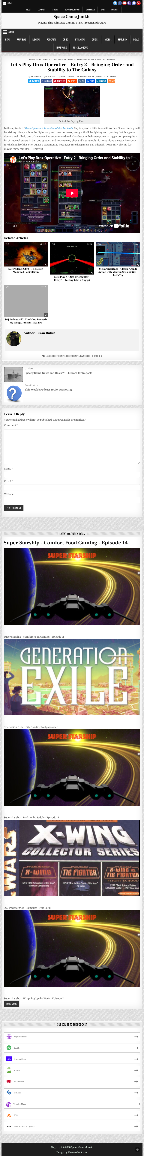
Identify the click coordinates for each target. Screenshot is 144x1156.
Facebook (48, 81)
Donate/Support (72, 9)
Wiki (103, 9)
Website (9, 494)
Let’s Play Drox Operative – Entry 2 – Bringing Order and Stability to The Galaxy (72, 67)
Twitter (35, 81)
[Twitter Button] (115, 3)
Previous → (31, 385)
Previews (21, 39)
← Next (29, 368)
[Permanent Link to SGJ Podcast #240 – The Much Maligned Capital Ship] (26, 254)
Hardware (61, 47)
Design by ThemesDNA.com (72, 1152)
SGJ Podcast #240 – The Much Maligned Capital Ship (25, 270)
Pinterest (61, 81)
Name (8, 468)
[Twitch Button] (129, 3)
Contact (41, 9)
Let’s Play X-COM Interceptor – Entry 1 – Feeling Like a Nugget (72, 278)
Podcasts (51, 39)
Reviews (36, 39)
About (28, 9)
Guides (95, 39)
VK (83, 81)
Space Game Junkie (72, 16)
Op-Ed (65, 39)
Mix (113, 81)
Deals (136, 39)
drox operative (58, 355)
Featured (122, 39)
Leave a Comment (68, 76)
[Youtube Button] (124, 3)
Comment (11, 425)
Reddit (73, 81)
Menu (10, 3)
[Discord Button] (134, 3)
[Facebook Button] (120, 3)
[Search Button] (138, 3)
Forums (114, 9)
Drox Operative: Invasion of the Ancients (84, 355)
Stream (55, 9)
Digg (92, 81)
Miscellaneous (80, 47)
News (7, 39)
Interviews (80, 39)
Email (8, 481)
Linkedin (102, 81)
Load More (11, 1003)
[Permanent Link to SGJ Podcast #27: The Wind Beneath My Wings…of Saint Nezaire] (26, 301)
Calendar (90, 9)
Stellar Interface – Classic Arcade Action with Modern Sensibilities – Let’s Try (118, 272)
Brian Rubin (36, 76)
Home (31, 59)
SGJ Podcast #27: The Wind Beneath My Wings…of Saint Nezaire (26, 321)
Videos (108, 39)
